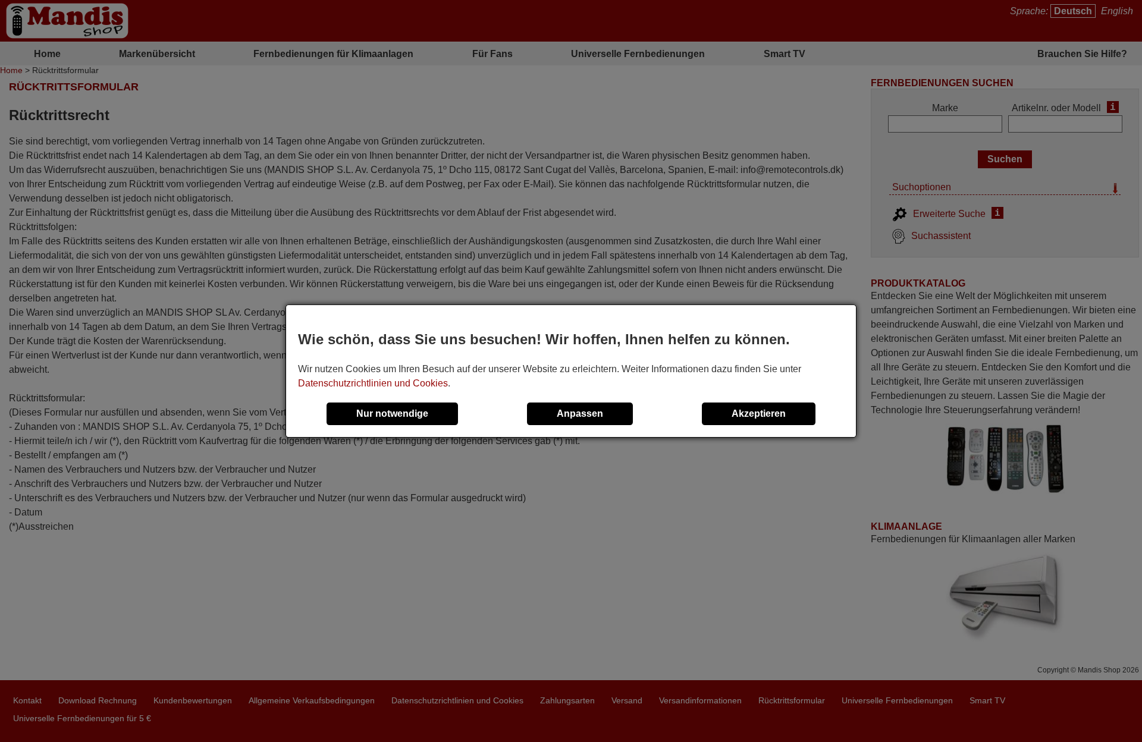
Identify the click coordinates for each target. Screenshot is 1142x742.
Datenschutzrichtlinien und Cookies (373, 383)
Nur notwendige (392, 413)
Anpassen (580, 413)
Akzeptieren (759, 413)
